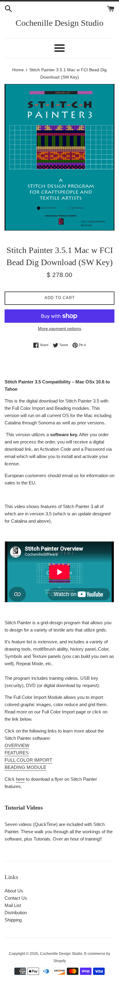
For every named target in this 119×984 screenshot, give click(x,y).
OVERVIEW (17, 745)
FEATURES (17, 752)
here (20, 779)
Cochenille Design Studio (59, 23)
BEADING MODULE (25, 767)
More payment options (59, 328)
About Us (14, 890)
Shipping (13, 919)
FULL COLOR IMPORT (28, 760)
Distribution (16, 912)
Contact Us (16, 898)
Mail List (13, 905)
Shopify (59, 961)
